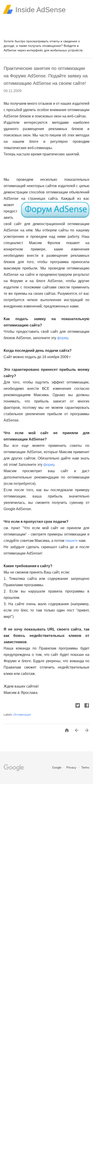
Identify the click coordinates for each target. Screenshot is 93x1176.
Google (57, 767)
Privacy (71, 767)
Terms (85, 767)
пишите (71, 541)
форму (62, 338)
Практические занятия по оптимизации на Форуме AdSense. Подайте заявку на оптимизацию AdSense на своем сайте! (46, 76)
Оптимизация (22, 714)
